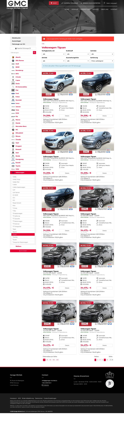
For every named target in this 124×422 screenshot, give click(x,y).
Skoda (17, 156)
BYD (17, 74)
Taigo (14, 229)
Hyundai (18, 100)
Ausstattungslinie (72, 57)
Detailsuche (16, 38)
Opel (17, 143)
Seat (17, 153)
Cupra (17, 80)
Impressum (13, 398)
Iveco (17, 103)
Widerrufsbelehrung (28, 398)
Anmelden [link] (24, 251)
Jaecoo (17, 106)
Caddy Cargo (16, 179)
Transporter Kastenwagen (20, 242)
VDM (17, 169)
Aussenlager (16, 41)
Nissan (17, 136)
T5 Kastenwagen (17, 213)
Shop (55, 3)
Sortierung (94, 57)
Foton (17, 97)
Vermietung (85, 9)
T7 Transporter (17, 226)
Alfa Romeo (19, 60)
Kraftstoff (69, 51)
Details (67, 116)
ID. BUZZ (15, 195)
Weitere (18, 246)
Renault (18, 149)
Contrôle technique (71, 3)
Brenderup (19, 70)
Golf (14, 190)
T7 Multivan (16, 224)
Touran (15, 239)
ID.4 (14, 197)
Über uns (104, 9)
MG (16, 129)
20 (47, 360)
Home (67, 9)
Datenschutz (39, 398)
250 (57, 360)
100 (54, 360)
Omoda (18, 139)
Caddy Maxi (16, 182)
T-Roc (14, 211)
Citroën (18, 77)
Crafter (15, 184)
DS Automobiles (21, 87)
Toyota (17, 166)
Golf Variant (16, 192)
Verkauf (74, 9)
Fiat (16, 90)
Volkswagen (19, 172)
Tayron (15, 232)
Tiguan (15, 234)
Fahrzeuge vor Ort (18, 44)
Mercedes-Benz (20, 126)
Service (95, 9)
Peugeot (18, 146)
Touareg (15, 237)
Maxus (17, 120)
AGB (19, 398)
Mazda (17, 123)
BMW (17, 67)
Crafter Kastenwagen (19, 187)
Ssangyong (19, 159)
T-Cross (15, 208)
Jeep (17, 110)
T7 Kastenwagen (17, 221)
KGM (17, 113)
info (43, 44)
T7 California (16, 216)
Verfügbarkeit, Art (48, 51)
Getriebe (93, 51)
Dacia (17, 83)
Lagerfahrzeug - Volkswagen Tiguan (59, 97)
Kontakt (114, 9)
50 (50, 360)
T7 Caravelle (16, 218)
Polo (14, 205)
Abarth (17, 57)
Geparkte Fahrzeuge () (24, 48)
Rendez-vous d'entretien (91, 3)
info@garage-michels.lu (49, 380)
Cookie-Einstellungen (50, 398)
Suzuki (17, 162)
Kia (16, 116)
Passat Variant (17, 203)
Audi (17, 64)
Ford (17, 93)
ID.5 (14, 200)
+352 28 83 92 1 (46, 383)
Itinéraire (46, 385)
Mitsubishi (19, 133)
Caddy (14, 177)
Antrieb (44, 57)
